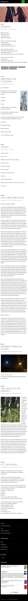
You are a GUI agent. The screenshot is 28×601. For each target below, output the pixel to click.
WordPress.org (4, 549)
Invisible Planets (4, 571)
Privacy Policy (3, 599)
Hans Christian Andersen (6, 567)
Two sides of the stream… (11, 389)
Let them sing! (9, 464)
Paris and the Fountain (9, 80)
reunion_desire (13, 68)
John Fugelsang (4, 586)
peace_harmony (5, 68)
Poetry (2, 24)
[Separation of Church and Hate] (25, 587)
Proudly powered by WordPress (12, 599)
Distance (6, 26)
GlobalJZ (14, 29)
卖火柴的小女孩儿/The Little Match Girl (9, 566)
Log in (2, 542)
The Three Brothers (12, 197)
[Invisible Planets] (25, 572)
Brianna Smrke (4, 582)
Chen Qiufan (4, 572)
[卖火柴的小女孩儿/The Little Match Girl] (25, 567)
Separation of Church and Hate (7, 585)
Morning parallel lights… (11, 347)
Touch (4, 147)
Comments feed (4, 547)
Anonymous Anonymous (16, 200)
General (2, 195)
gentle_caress (5, 67)
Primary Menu (26, 1)
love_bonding (22, 67)
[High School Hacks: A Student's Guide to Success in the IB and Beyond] (25, 581)
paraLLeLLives (4, 1)
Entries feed (3, 544)
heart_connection (13, 67)
